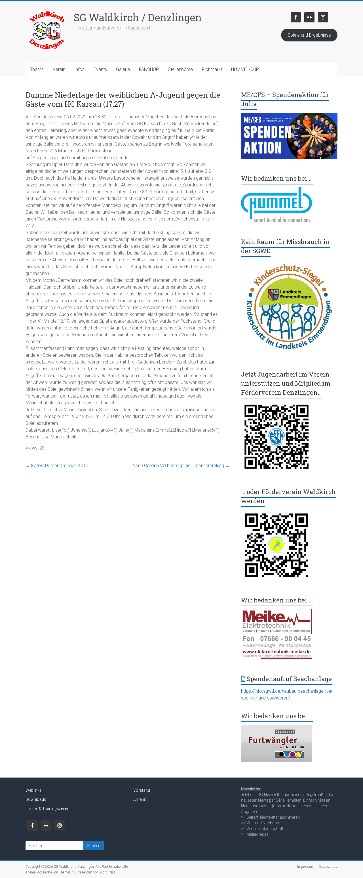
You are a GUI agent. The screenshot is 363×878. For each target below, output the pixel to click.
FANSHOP (149, 69)
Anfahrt (140, 799)
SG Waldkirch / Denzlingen (138, 17)
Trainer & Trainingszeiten (47, 808)
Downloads (36, 799)
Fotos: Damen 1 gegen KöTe (57, 465)
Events (100, 69)
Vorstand (141, 790)
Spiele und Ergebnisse (309, 35)
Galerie (123, 69)
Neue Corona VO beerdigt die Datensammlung (181, 465)
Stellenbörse (180, 69)
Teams (37, 69)
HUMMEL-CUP (245, 69)
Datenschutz (328, 867)
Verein (59, 69)
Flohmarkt (212, 69)
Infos (79, 69)
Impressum (305, 867)
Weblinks (34, 790)
